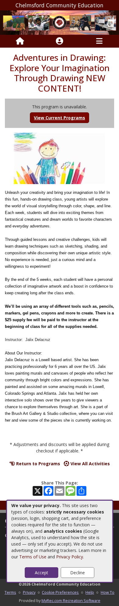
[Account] (59, 41)
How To (107, 592)
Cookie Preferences (60, 592)
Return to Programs (37, 463)
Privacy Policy (69, 557)
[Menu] (99, 41)
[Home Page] (20, 41)
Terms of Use (32, 557)
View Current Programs (59, 118)
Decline (77, 572)
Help (89, 592)
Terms (10, 592)
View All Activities (89, 463)
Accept (41, 572)
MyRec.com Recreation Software (70, 600)
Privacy (29, 592)
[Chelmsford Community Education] (59, 22)
